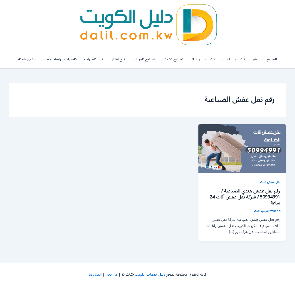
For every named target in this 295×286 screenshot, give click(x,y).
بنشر (256, 59)
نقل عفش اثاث (270, 182)
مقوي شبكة (26, 59)
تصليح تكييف (172, 59)
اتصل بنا (95, 274)
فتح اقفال (118, 59)
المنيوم (272, 59)
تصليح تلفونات (144, 59)
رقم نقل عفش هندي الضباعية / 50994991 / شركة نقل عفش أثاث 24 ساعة (245, 197)
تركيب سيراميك (203, 59)
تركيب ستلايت (233, 59)
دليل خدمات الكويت (150, 274)
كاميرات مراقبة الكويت (60, 59)
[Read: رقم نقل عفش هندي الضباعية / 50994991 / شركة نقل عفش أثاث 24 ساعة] (242, 149)
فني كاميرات (93, 59)
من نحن (112, 274)
